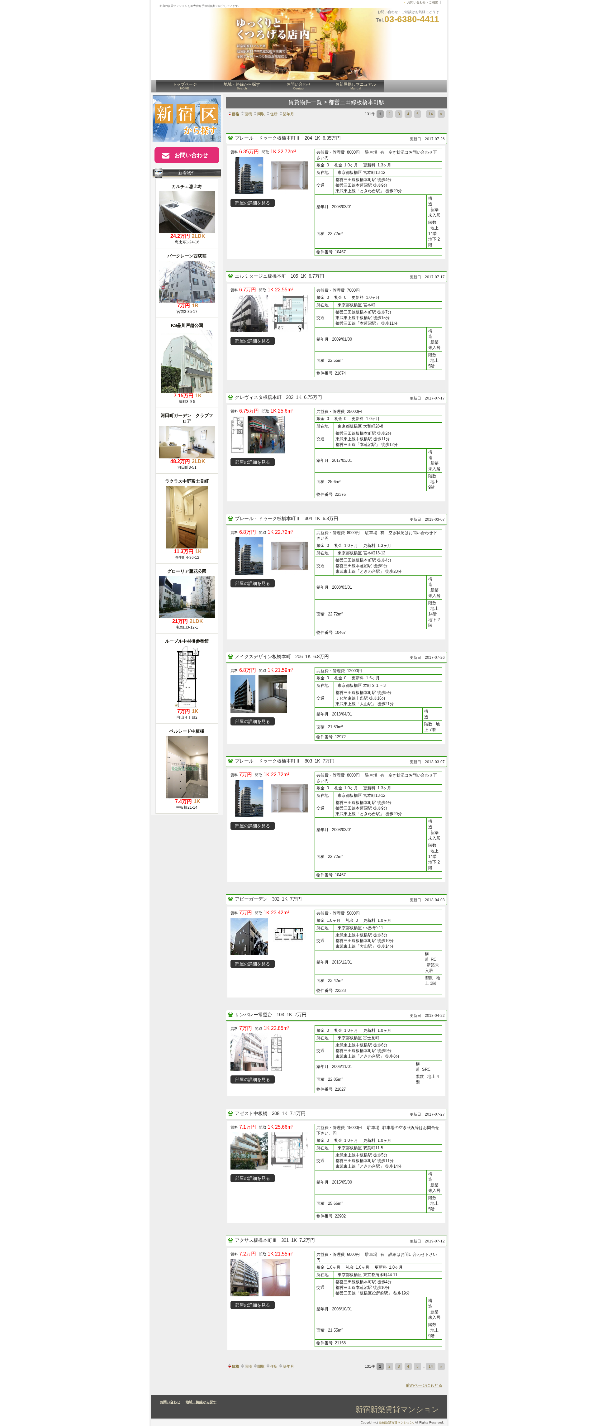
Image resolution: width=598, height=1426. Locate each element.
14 (431, 114)
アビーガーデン (252, 899)
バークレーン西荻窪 (186, 255)
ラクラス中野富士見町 (187, 481)
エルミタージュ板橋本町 (261, 276)
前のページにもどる (424, 1385)
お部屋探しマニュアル (355, 86)
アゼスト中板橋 (252, 1113)
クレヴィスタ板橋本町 (259, 397)
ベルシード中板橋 (186, 731)
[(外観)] (291, 157)
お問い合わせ (299, 86)
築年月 (288, 114)
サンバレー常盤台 (254, 1014)
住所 (274, 114)
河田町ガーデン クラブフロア (187, 418)
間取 (261, 114)
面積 (248, 114)
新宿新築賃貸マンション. (396, 1422)
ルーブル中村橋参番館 (187, 641)
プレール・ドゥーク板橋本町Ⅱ (268, 138)
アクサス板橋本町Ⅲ (256, 1240)
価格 (235, 114)
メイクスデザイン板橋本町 (263, 656)
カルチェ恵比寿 (187, 186)
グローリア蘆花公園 (186, 571)
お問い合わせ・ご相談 (422, 2)
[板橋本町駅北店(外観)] (268, 417)
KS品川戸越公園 (187, 325)
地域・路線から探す (242, 86)
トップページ (185, 86)
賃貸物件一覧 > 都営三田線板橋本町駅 (336, 102)
